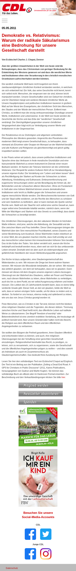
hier (63, 377)
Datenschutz (12, 568)
